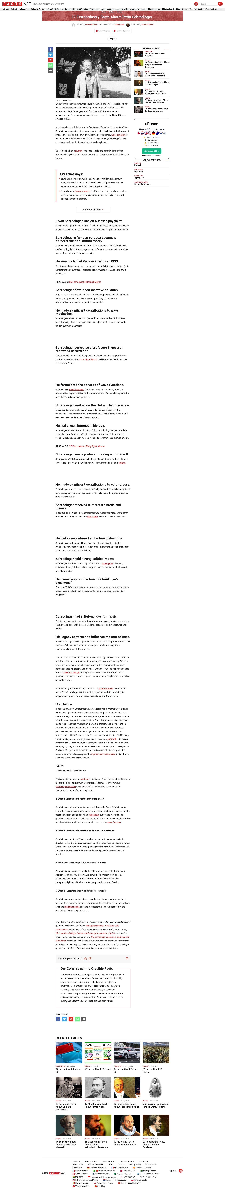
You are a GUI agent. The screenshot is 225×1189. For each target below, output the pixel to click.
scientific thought (71, 672)
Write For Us (78, 1165)
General (93, 9)
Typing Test (139, 178)
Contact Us (143, 1161)
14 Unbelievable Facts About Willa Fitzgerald (155, 74)
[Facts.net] (16, 4)
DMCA (111, 1165)
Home (103, 12)
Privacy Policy (135, 1165)
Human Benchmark (142, 184)
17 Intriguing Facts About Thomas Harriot (125, 1143)
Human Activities (112, 9)
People (119, 12)
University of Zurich (88, 359)
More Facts (77, 1168)
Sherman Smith (147, 25)
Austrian (84, 779)
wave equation (118, 135)
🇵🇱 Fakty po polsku (139, 1180)
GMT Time (138, 171)
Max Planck (92, 516)
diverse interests (82, 191)
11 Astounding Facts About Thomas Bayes (157, 83)
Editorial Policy (91, 1161)
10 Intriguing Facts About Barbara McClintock (156, 110)
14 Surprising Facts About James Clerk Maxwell (156, 101)
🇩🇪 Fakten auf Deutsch (96, 1168)
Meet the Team (109, 1161)
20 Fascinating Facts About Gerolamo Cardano (154, 1144)
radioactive (94, 815)
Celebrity (14, 9)
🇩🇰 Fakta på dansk (127, 1171)
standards (99, 986)
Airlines (6, 9)
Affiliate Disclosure (95, 1165)
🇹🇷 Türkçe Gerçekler (81, 1186)
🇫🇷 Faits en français (119, 1168)
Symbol (137, 165)
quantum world (106, 688)
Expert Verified (103, 31)
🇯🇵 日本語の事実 (128, 1177)
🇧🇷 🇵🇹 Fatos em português (104, 1171)
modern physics (72, 907)
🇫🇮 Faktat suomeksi (100, 1174)
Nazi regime (107, 563)
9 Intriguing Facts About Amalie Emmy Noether (156, 1105)
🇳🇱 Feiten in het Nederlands (114, 1180)
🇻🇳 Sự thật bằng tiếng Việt (129, 1183)
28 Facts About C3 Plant (98, 1069)
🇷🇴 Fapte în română (81, 1183)
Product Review (127, 1161)
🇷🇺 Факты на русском (103, 1183)
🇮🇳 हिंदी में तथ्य (78, 1177)
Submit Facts (151, 1165)
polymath (111, 739)
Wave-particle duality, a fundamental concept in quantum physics (85, 933)
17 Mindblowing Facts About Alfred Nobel (96, 1105)
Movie (150, 9)
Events (68, 9)
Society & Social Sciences (208, 9)
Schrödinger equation (66, 786)
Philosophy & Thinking (171, 9)
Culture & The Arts (38, 9)
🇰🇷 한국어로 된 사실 (148, 1177)
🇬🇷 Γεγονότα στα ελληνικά (148, 1174)
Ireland (122, 463)
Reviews (185, 9)
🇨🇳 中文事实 (100, 1186)
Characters (24, 9)
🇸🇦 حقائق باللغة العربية (123, 1174)
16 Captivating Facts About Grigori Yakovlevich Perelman (157, 64)
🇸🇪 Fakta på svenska (149, 1171)
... (221, 9)
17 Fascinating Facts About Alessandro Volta (155, 92)
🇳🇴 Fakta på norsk (80, 1174)
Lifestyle (124, 9)
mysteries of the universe (103, 754)
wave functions (76, 389)
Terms (121, 1165)
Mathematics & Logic (138, 9)
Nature (157, 9)
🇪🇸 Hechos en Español (142, 1168)
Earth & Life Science (55, 9)
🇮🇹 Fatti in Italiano (80, 1171)
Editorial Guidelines (123, 31)
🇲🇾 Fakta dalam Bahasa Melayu (85, 1180)
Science (193, 9)
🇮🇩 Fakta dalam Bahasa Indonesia (102, 1177)
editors (86, 989)
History (101, 9)
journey (78, 151)
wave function (114, 822)
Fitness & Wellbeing (80, 9)
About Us (76, 1161)
